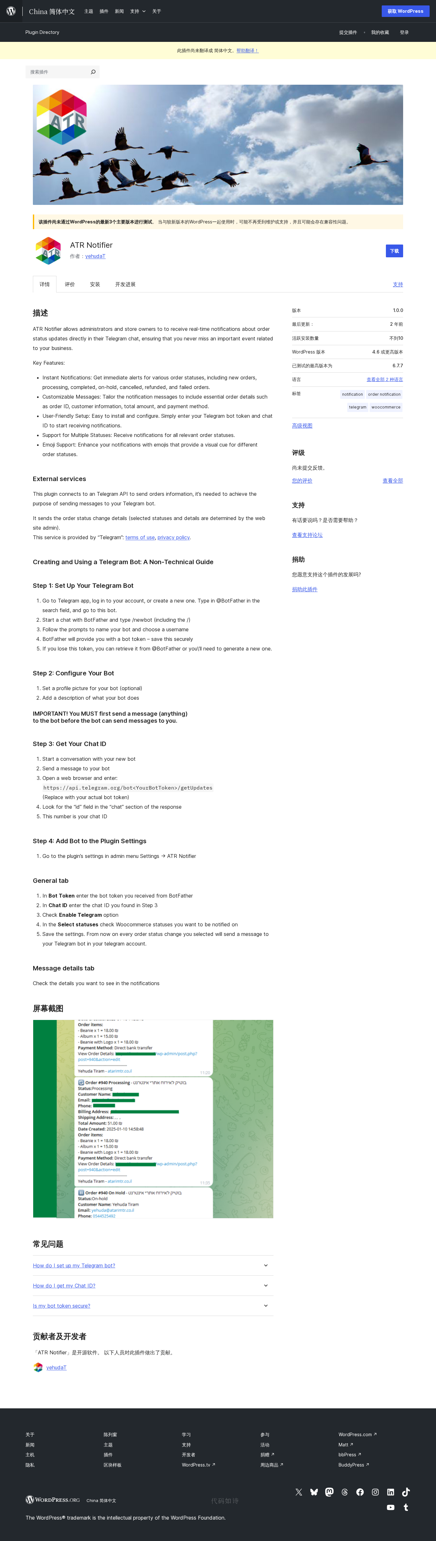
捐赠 (267, 1454)
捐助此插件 (305, 589)
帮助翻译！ (248, 50)
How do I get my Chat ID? (64, 1286)
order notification (384, 394)
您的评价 (302, 480)
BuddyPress (354, 1464)
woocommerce (386, 407)
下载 (394, 250)
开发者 (188, 1454)
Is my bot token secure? (61, 1306)
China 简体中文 (101, 1500)
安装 (95, 284)
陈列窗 (110, 1434)
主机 (30, 1454)
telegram (357, 407)
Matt (346, 1444)
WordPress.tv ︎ (199, 1464)
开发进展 (125, 284)
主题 (108, 1444)
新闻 (30, 1444)
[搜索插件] (93, 72)
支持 (398, 284)
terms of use (140, 537)
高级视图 (302, 425)
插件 (108, 1454)
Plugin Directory (42, 32)
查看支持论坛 (307, 535)
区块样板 (113, 1464)
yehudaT (95, 256)
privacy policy (174, 537)
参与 (264, 1434)
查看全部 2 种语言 (385, 379)
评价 (70, 284)
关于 (30, 1434)
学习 (186, 1434)
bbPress (350, 1454)
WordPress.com (358, 1434)
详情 (45, 284)
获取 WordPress (406, 11)
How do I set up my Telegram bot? (74, 1266)
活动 (264, 1444)
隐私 (30, 1464)
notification (352, 394)
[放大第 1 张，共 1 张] (265, 1028)
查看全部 (393, 480)
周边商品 (272, 1464)
